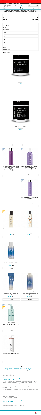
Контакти (13, 3)
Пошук (5, 19)
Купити (20, 131)
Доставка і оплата (8, 3)
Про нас (3, 3)
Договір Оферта (18, 3)
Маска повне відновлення (20, 77)
